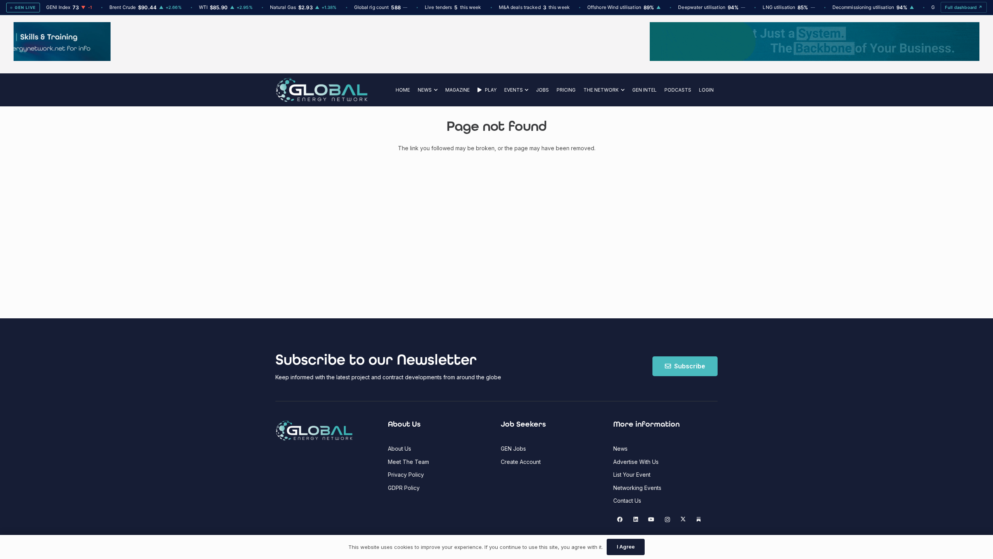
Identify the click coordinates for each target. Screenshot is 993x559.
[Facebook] (620, 519)
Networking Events (637, 487)
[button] (435, 89)
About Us (399, 448)
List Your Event (631, 474)
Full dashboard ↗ (964, 7)
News (620, 448)
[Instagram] (667, 519)
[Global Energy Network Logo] (321, 89)
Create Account (521, 461)
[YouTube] (651, 519)
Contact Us (627, 500)
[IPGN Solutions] (496, 59)
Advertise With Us (636, 461)
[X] (683, 519)
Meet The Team (408, 461)
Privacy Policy (406, 474)
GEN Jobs (513, 448)
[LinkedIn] (635, 519)
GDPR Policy (404, 487)
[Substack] (699, 519)
